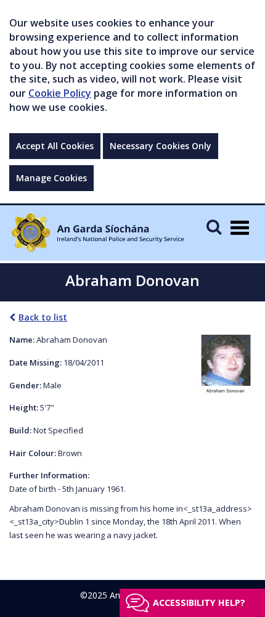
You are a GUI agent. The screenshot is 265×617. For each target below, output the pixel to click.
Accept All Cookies (55, 146)
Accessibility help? (199, 602)
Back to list (42, 317)
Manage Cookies (51, 178)
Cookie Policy (59, 93)
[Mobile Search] (214, 226)
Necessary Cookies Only (160, 146)
